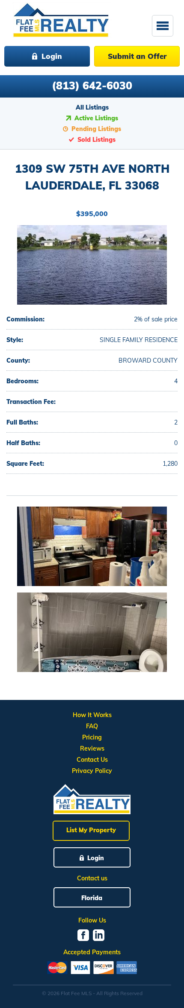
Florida (91, 898)
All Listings (92, 107)
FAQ (92, 726)
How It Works (92, 715)
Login (52, 56)
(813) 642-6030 (92, 85)
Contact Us (92, 760)
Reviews (92, 748)
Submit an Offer (137, 56)
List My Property (91, 830)
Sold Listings (96, 140)
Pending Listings (96, 129)
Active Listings (96, 118)
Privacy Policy (92, 771)
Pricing (92, 737)
